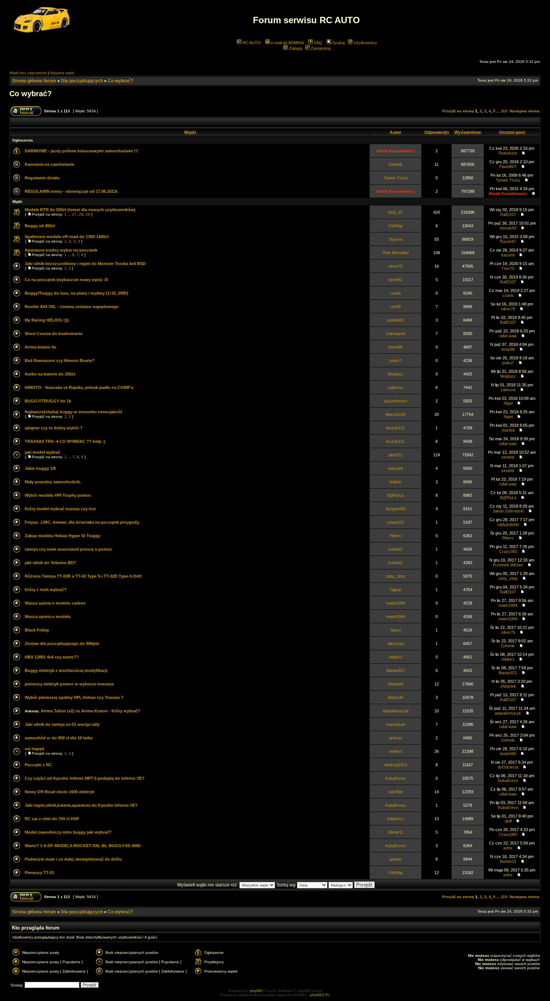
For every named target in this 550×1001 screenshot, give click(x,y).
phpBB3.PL (320, 995)
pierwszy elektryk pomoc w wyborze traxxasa (69, 684)
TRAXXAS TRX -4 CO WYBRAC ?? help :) (65, 441)
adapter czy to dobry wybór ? (54, 428)
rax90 (395, 306)
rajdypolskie (508, 524)
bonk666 (508, 753)
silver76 (395, 266)
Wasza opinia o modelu (48, 616)
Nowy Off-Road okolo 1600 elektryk (59, 791)
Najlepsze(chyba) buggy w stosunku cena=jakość (73, 412)
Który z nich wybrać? (46, 589)
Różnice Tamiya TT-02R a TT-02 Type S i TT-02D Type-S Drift (83, 576)
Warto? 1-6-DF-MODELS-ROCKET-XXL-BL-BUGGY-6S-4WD (83, 845)
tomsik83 (508, 228)
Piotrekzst (508, 153)
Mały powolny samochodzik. (53, 482)
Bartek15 (508, 861)
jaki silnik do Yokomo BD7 (50, 562)
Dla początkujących (82, 80)
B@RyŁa (395, 495)
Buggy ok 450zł (40, 225)
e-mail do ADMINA (287, 42)
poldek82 (395, 320)
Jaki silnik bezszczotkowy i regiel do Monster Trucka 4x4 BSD (85, 263)
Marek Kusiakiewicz (395, 151)
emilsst (395, 751)
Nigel (508, 403)
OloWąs (395, 225)
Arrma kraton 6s (40, 347)
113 (504, 111)
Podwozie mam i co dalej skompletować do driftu (73, 859)
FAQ (317, 42)
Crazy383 (508, 551)
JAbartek (395, 684)
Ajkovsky (395, 643)
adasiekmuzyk (395, 711)
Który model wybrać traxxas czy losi (60, 508)
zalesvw (395, 387)
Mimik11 (395, 832)
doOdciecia (508, 767)
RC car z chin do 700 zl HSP (52, 818)
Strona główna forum (34, 80)
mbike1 (395, 657)
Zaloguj (295, 48)
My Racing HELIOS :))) (47, 320)
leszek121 (395, 428)
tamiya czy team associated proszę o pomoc (68, 549)
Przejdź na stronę (458, 111)
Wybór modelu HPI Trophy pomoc (58, 495)
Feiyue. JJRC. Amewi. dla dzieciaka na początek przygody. (82, 522)
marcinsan (395, 724)
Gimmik (396, 164)
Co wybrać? (120, 80)
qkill (508, 821)
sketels (507, 457)
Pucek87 (508, 241)
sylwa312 (395, 522)
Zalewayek (396, 333)
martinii (508, 430)
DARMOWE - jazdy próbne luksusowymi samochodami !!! (81, 151)
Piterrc (395, 535)
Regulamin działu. (42, 178)
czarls (395, 293)
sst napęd (34, 748)
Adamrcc (395, 818)
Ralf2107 (508, 214)
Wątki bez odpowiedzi (28, 73)
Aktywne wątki (62, 73)
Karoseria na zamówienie (49, 164)
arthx (508, 848)
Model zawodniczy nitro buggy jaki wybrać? (68, 832)
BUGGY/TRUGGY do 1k (48, 401)
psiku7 (395, 360)
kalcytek (395, 468)
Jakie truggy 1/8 (40, 468)
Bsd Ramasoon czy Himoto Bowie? (60, 360)
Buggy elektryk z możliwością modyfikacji (66, 670)
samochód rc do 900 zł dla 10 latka (58, 738)
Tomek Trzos (396, 178)
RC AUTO (251, 42)
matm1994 (395, 603)
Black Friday (37, 630)
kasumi (507, 255)
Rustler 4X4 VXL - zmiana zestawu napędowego (72, 306)
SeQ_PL (395, 212)
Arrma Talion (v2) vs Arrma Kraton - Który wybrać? (90, 711)
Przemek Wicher (508, 565)
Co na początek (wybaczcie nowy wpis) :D (66, 279)
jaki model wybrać (42, 452)
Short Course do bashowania (53, 333)
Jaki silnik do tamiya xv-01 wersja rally (62, 724)
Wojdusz (395, 374)
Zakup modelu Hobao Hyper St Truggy (62, 535)
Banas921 (395, 670)
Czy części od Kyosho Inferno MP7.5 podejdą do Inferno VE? (84, 778)
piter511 (395, 455)
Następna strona (525, 111)
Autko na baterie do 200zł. (50, 374)
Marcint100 (395, 414)
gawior (395, 859)
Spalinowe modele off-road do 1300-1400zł (67, 236)
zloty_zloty (395, 576)
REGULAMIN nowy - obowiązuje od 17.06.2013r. (71, 191)
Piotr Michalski (395, 252)
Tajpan (395, 589)
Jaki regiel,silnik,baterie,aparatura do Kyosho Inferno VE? (81, 805)
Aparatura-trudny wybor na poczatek (61, 250)
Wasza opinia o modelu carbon (55, 603)
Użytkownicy (364, 42)
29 (88, 214)
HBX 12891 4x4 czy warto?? (52, 657)
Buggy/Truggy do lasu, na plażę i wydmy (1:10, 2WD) (76, 293)
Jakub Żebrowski (508, 511)
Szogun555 (395, 508)
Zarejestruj (320, 48)
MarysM (395, 697)
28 (81, 214)
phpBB (256, 991)
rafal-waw (508, 336)
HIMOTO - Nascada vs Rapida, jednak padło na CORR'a (79, 387)
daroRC (395, 279)
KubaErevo (395, 778)
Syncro (395, 239)
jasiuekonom (395, 401)
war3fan (395, 791)
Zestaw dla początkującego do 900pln (62, 643)
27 (74, 214)
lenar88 (395, 347)
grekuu (395, 738)
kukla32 (395, 549)
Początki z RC (38, 765)
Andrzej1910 (395, 765)
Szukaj (338, 42)
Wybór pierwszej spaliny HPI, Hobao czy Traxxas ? (74, 697)
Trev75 (507, 268)
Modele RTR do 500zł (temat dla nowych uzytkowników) (80, 209)
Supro (395, 630)
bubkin (395, 482)
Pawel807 (508, 166)
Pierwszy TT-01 (39, 872)
